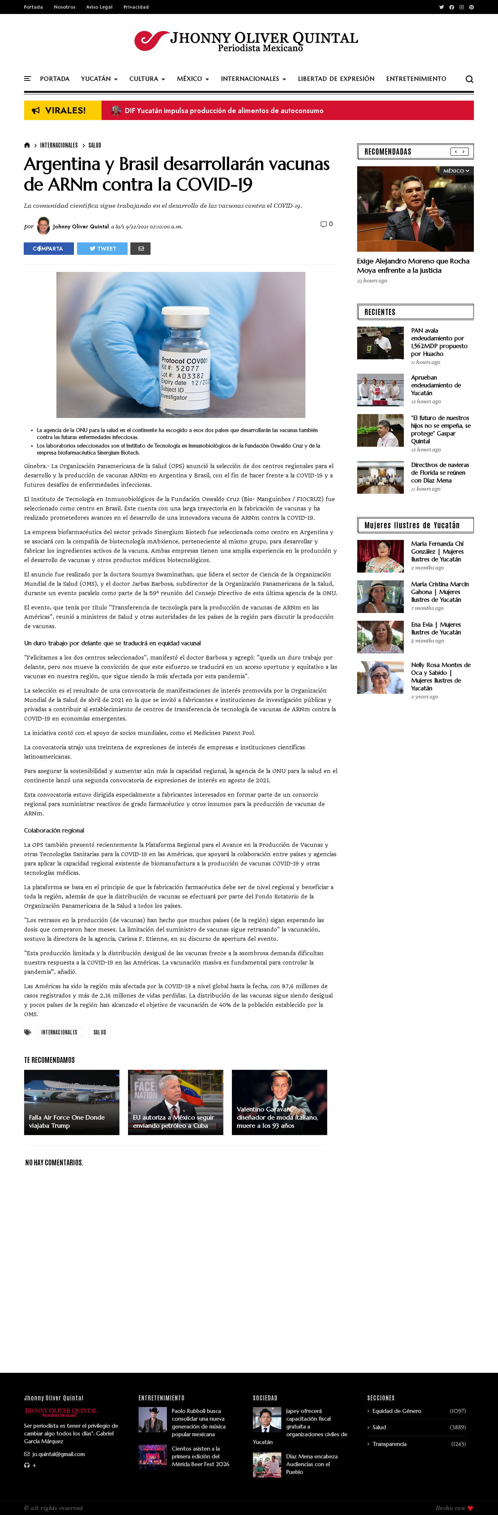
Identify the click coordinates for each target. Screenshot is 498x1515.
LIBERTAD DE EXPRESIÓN (336, 78)
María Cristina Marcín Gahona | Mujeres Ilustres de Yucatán (440, 591)
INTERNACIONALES (250, 78)
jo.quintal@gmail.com (58, 1454)
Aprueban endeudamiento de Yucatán (436, 385)
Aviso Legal (99, 7)
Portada (33, 7)
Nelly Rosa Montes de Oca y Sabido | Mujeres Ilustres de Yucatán (441, 676)
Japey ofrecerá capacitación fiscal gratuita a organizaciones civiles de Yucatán (300, 1426)
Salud (94, 144)
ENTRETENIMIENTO (416, 78)
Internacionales (59, 144)
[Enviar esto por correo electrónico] (140, 248)
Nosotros (64, 7)
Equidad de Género (397, 1410)
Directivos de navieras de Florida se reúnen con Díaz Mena (440, 472)
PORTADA (55, 78)
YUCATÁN (96, 78)
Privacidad (136, 7)
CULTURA (144, 78)
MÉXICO (189, 78)
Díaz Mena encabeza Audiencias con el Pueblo (312, 1464)
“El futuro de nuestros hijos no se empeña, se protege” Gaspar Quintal (441, 429)
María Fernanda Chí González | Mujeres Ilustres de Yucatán (437, 551)
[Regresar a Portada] (478, 1496)
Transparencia (390, 1443)
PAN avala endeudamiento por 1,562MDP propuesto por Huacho (439, 342)
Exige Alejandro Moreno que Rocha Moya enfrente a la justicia (413, 265)
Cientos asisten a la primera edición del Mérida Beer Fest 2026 (201, 1456)
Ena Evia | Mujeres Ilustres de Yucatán (436, 628)
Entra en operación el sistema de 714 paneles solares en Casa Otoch (227, 111)
